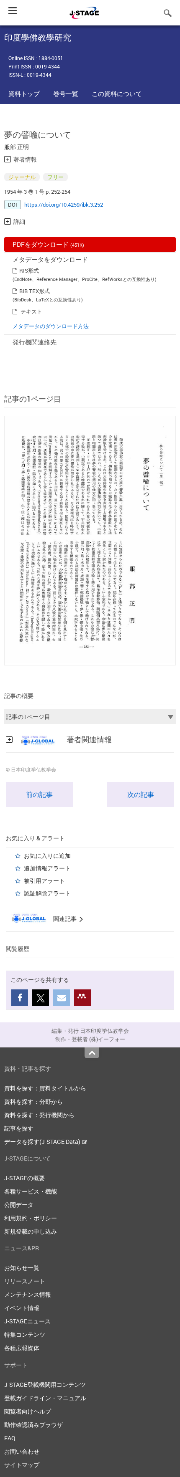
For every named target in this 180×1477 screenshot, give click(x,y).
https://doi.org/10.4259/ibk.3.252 (63, 204)
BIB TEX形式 (34, 291)
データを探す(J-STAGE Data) (43, 1142)
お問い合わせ (21, 1451)
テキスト (31, 311)
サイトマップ (21, 1465)
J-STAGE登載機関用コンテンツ (45, 1384)
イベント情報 (21, 1308)
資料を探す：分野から (33, 1101)
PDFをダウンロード (48, 244)
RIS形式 (29, 270)
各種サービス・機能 (30, 1191)
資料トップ (24, 93)
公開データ (18, 1205)
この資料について (117, 93)
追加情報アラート (47, 868)
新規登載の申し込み (30, 1231)
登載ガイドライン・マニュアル (45, 1398)
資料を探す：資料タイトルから (45, 1088)
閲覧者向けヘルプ (27, 1411)
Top (92, 1052)
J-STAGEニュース (27, 1321)
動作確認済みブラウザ (33, 1425)
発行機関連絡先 (35, 342)
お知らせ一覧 (21, 1268)
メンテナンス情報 (27, 1294)
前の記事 (39, 794)
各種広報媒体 (21, 1348)
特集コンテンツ (24, 1334)
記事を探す (18, 1128)
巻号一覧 (65, 93)
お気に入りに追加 (47, 856)
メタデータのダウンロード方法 (51, 326)
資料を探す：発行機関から (39, 1115)
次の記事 (140, 794)
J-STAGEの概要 (24, 1178)
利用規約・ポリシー (30, 1218)
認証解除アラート (47, 893)
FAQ (9, 1438)
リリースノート (24, 1281)
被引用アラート (44, 881)
